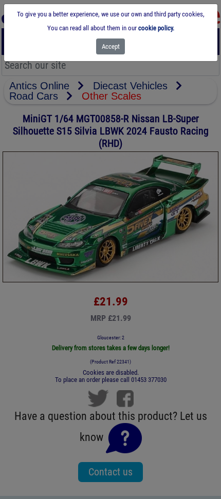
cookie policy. (156, 28)
